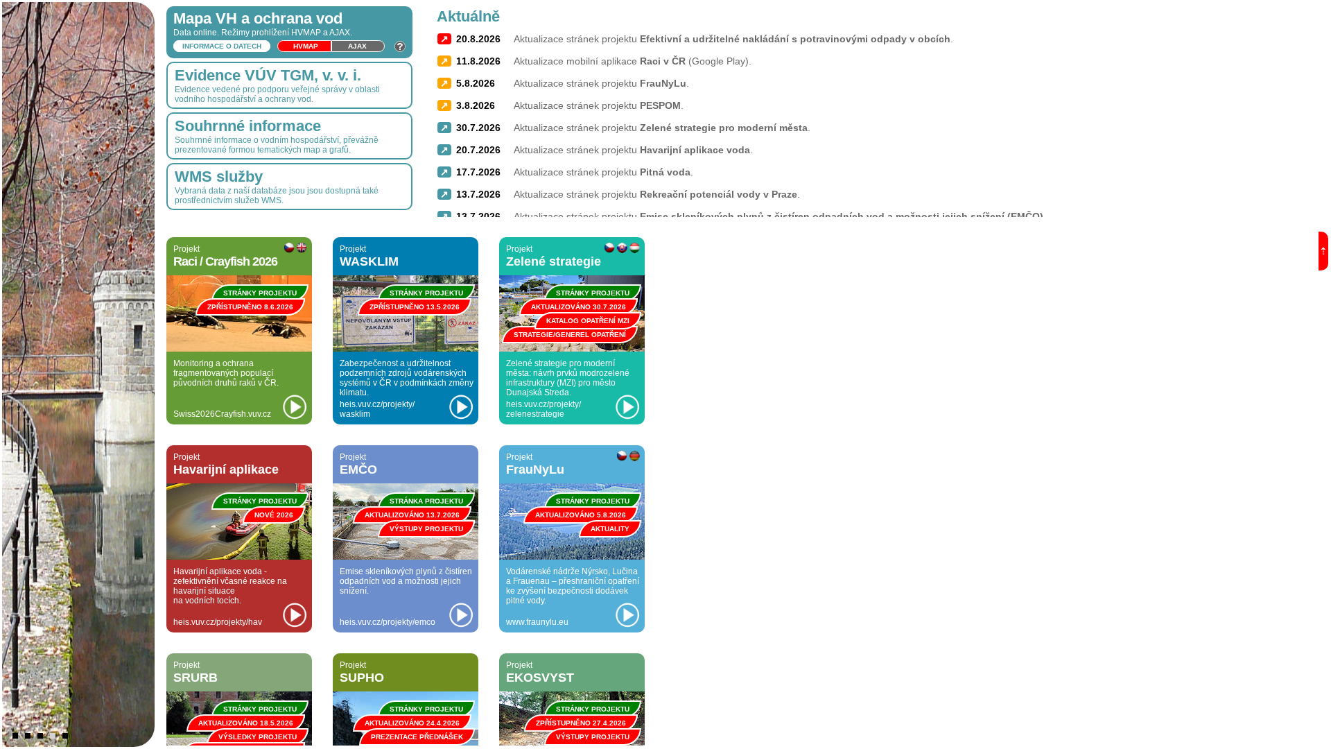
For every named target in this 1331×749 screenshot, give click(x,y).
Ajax (357, 46)
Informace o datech (221, 46)
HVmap (305, 46)
